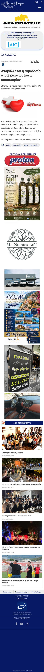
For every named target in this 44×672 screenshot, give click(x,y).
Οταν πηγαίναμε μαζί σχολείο (12, 453)
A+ (32, 61)
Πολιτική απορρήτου (22, 592)
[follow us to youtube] (21, 624)
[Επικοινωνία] (36, 2)
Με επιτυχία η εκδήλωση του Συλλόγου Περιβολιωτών (21, 484)
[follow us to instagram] (27, 624)
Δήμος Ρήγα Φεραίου (31, 145)
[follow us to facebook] (16, 624)
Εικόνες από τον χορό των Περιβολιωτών (16, 516)
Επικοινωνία (7, 592)
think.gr (29, 670)
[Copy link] (3, 64)
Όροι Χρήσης (36, 592)
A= (37, 61)
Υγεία (8, 145)
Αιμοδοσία (17, 145)
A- (34, 61)
